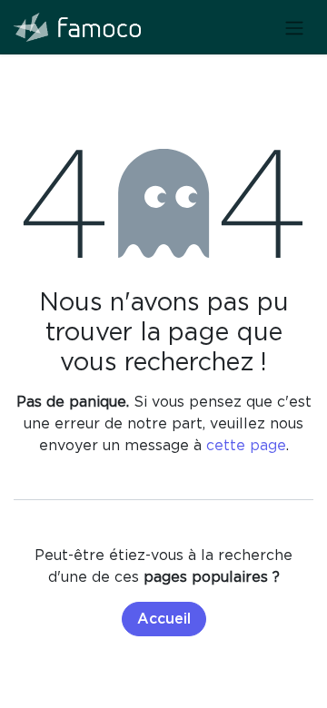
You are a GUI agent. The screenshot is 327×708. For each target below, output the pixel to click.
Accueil (164, 619)
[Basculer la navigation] (294, 27)
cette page (246, 445)
